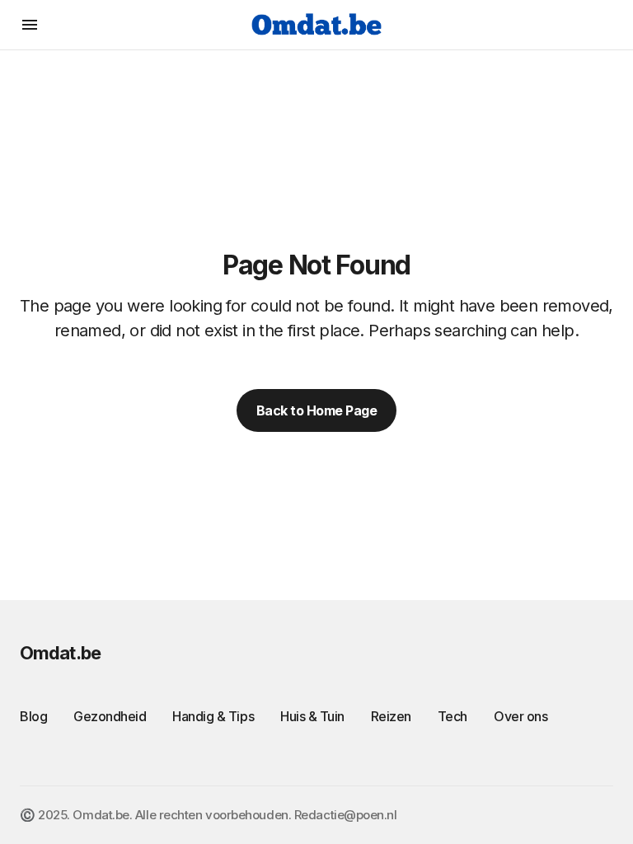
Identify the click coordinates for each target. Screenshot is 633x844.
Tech (452, 716)
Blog (33, 716)
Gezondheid (109, 716)
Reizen (391, 716)
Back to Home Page (316, 410)
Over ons (520, 716)
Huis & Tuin (312, 716)
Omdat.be (60, 652)
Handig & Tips (213, 716)
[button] (30, 25)
